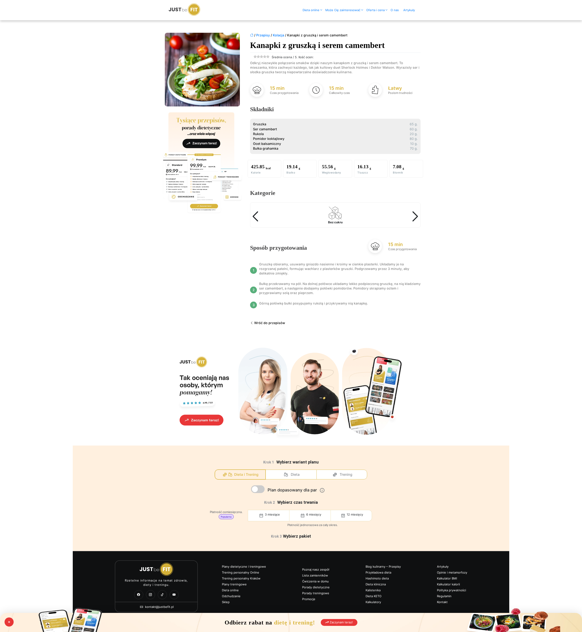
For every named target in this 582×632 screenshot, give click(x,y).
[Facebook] (138, 594)
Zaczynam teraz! (341, 622)
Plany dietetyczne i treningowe (244, 566)
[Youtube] (174, 594)
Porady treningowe (315, 593)
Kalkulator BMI (447, 578)
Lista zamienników (315, 575)
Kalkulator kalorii (448, 584)
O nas (395, 10)
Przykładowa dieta (378, 572)
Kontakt (442, 602)
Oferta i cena (375, 10)
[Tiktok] (162, 594)
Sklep (226, 602)
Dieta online (311, 10)
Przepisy (263, 35)
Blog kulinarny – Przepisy (383, 566)
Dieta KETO (373, 596)
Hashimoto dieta (377, 578)
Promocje (308, 599)
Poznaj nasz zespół (315, 569)
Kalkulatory (373, 602)
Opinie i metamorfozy (452, 572)
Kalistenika (373, 590)
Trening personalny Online (240, 572)
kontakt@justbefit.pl (159, 607)
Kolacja (278, 35)
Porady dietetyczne (316, 587)
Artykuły (409, 10)
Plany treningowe (234, 584)
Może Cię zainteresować (342, 10)
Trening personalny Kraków (241, 578)
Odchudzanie (231, 596)
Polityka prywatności (451, 590)
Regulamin (444, 596)
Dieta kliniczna (376, 584)
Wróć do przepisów (269, 323)
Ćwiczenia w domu (315, 581)
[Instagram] (150, 594)
